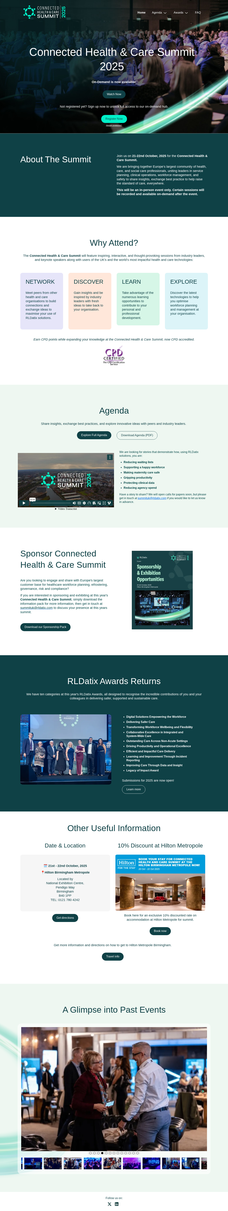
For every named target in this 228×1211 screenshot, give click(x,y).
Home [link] (142, 12)
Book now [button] (160, 930)
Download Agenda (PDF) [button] (137, 435)
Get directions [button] (65, 917)
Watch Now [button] (114, 94)
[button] (157, 13)
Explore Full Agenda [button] (94, 435)
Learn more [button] (133, 789)
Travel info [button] (112, 956)
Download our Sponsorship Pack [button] (45, 626)
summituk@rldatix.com (152, 498)
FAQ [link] (198, 12)
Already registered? (114, 125)
